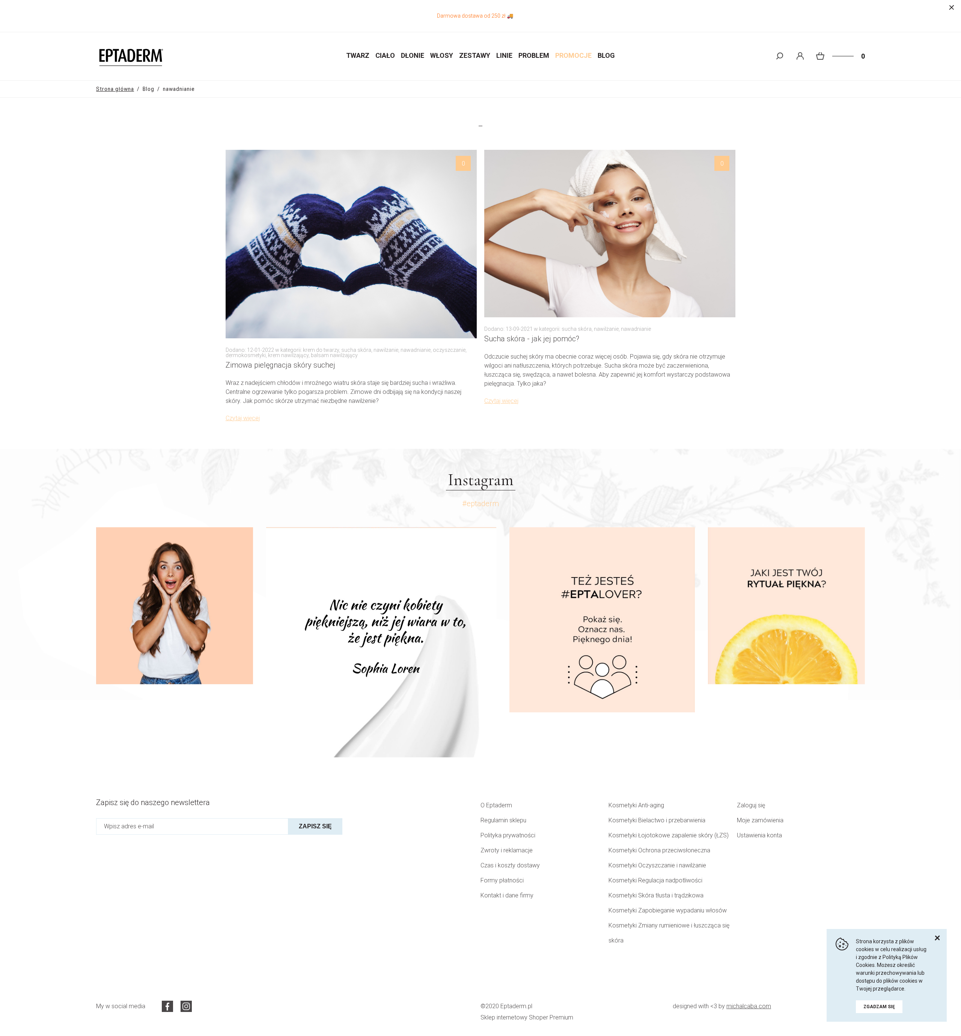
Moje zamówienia (760, 820)
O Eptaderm (496, 805)
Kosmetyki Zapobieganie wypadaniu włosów (668, 910)
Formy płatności (502, 880)
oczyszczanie (449, 350)
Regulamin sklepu (503, 820)
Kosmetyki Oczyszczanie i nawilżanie (657, 865)
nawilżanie (386, 350)
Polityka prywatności (507, 835)
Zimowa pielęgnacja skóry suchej (280, 365)
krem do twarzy (321, 350)
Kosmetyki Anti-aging (636, 805)
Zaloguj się (751, 805)
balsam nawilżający (334, 355)
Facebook (167, 1006)
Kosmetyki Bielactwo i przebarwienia (657, 820)
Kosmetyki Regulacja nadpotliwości (655, 880)
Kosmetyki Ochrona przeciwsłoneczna (659, 850)
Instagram (186, 1006)
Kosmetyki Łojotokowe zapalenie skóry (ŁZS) (669, 835)
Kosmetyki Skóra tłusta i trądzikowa (656, 895)
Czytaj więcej (243, 418)
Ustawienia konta (759, 835)
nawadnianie (416, 350)
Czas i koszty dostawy (510, 865)
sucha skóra (356, 350)
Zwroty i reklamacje (506, 850)
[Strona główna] (130, 56)
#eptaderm (480, 503)
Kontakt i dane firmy (506, 895)
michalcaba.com (748, 1006)
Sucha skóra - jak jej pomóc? (531, 339)
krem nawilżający (288, 355)
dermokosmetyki (246, 355)
